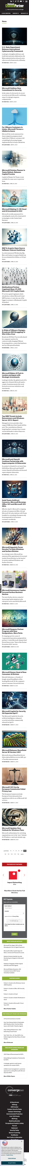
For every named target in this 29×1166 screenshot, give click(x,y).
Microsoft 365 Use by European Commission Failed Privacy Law (13, 789)
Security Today (14, 1130)
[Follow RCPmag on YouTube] (21, 1)
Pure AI (14, 1125)
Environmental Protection (14, 1114)
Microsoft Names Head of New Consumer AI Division (14, 673)
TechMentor (14, 1135)
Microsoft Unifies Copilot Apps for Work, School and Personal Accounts (14, 951)
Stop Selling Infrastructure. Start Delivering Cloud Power (12, 1030)
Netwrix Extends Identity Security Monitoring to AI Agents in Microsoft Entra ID (14, 958)
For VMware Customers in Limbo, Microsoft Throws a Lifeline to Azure (12, 129)
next (24, 875)
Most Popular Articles (14, 941)
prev (3, 875)
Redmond (14, 1128)
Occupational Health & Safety (14, 1123)
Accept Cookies (12, 1162)
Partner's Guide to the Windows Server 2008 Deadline (14, 984)
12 (5, 854)
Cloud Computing (6, 13)
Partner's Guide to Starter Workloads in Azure (14, 998)
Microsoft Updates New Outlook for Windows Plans (13, 829)
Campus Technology (14, 1111)
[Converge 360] (14, 1090)
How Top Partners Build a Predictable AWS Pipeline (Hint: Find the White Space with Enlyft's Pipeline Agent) (14, 1024)
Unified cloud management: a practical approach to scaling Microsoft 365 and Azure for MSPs (14, 1070)
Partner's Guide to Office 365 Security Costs (14, 989)
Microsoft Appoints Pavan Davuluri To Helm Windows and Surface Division (13, 549)
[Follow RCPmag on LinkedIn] (11, 1)
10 (21, 850)
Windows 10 (16, 13)
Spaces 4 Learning (14, 1132)
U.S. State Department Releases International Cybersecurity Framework (12, 49)
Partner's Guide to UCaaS (11, 994)
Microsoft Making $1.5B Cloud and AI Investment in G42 (14, 210)
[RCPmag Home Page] (14, 4)
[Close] (21, 1141)
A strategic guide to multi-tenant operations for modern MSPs (12, 1064)
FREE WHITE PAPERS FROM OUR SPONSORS (14, 1048)
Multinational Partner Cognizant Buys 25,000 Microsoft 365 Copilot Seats (13, 289)
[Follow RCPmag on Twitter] (13, 1)
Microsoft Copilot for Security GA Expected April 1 (14, 712)
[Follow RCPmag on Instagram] (18, 1)
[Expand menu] (26, 2)
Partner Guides (14, 978)
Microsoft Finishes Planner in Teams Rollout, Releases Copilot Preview (13, 172)
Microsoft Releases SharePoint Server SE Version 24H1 (14, 751)
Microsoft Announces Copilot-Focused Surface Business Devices (14, 592)
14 (11, 854)
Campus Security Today (14, 1109)
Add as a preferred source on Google (15, 9)
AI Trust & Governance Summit (12, 1018)
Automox (14, 885)
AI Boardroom (14, 1102)
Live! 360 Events (14, 1116)
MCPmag (14, 1118)
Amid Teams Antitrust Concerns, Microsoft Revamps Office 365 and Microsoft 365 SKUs (14, 503)
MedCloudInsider (14, 1121)
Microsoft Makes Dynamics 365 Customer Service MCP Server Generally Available (12, 971)
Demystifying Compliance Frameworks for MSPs (14, 1059)
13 (8, 854)
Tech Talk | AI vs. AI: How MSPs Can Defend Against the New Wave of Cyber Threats (14, 1037)
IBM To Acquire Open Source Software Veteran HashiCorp (13, 249)
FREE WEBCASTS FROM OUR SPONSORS (14, 1014)
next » (22, 854)
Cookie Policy (9, 1155)
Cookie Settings (12, 1158)
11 (24, 850)
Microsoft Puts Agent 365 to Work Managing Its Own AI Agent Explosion (14, 946)
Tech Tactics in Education (14, 1137)
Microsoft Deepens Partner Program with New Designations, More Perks (13, 631)
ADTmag (14, 1104)
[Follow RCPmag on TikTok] (16, 1)
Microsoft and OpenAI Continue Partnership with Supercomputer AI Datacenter (14, 461)
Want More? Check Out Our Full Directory (14, 891)
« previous (6, 850)
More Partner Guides (10, 1008)
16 (18, 854)
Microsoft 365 (24, 13)
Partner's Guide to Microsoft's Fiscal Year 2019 (14, 1004)
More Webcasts (8, 1042)
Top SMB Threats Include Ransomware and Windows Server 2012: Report (13, 418)
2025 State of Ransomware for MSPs (13, 1054)
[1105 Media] (14, 1095)
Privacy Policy (16, 916)
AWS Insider (14, 1107)
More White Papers (9, 1076)
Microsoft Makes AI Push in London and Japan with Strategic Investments (12, 375)
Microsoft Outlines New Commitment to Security (12, 89)
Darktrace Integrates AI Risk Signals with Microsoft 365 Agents (13, 964)
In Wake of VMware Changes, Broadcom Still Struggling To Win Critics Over (14, 332)
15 (15, 854)
